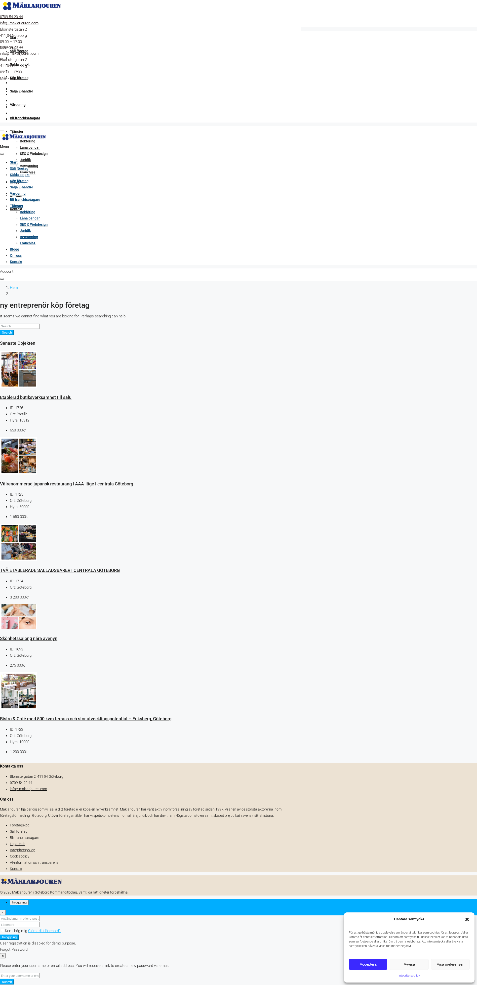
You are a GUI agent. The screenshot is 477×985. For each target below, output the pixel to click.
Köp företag (19, 78)
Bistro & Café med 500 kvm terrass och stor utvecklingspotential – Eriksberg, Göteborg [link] (85, 718)
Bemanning (29, 166)
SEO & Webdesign (34, 154)
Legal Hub (17, 844)
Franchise (28, 243)
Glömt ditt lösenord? (44, 931)
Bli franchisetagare (25, 118)
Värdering (18, 105)
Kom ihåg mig (16, 931)
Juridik (25, 160)
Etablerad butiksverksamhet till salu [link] (36, 397)
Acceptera (368, 964)
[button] (467, 919)
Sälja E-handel (21, 91)
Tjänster (16, 131)
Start (14, 38)
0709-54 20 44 (11, 17)
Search (7, 332)
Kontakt (16, 262)
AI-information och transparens (34, 862)
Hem (14, 287)
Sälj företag (19, 169)
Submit (7, 982)
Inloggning (9, 937)
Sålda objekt (20, 175)
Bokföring (27, 212)
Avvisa (409, 964)
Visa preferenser (450, 964)
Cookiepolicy (19, 856)
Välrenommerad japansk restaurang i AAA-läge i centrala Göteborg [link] (66, 483)
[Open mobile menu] (2, 130)
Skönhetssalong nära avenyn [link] (28, 638)
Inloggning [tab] (19, 902)
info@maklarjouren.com (19, 23)
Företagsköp (20, 825)
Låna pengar (30, 147)
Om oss (16, 255)
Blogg (14, 249)
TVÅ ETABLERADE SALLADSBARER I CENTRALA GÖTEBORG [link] (60, 570)
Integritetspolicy (409, 975)
